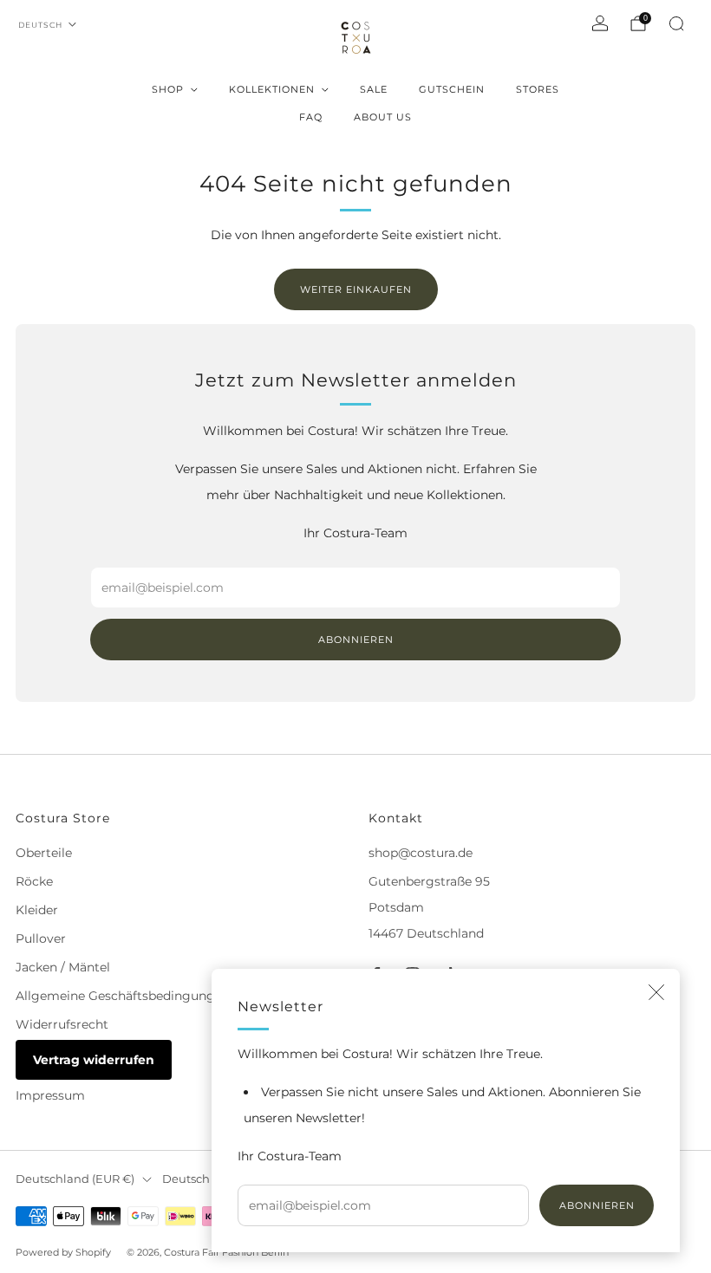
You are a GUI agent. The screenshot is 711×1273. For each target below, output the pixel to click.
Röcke (34, 881)
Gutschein (452, 89)
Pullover (41, 938)
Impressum (50, 1095)
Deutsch (40, 24)
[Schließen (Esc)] (656, 992)
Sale (374, 89)
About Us (383, 117)
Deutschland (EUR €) (75, 1178)
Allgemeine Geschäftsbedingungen (123, 995)
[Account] (600, 23)
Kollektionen (272, 89)
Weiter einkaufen (356, 289)
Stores (537, 89)
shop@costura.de (421, 853)
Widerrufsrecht (62, 1024)
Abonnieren (597, 1205)
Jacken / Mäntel (63, 967)
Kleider (37, 910)
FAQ (311, 117)
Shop (168, 89)
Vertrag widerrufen (93, 1060)
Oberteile (44, 853)
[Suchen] (676, 23)
